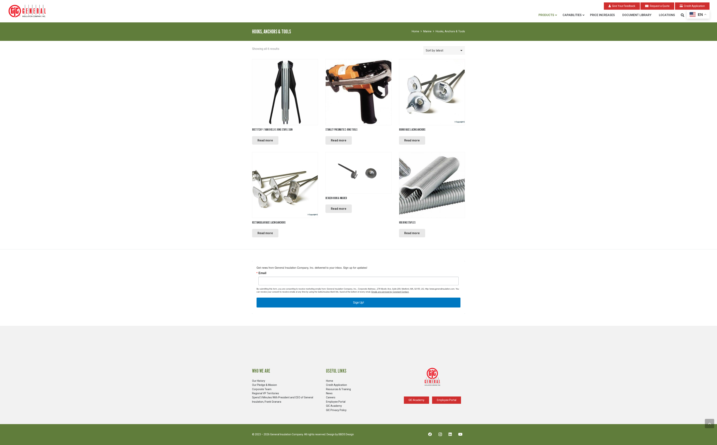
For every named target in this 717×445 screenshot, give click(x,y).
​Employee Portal (335, 401)
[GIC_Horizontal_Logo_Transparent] (27, 11)
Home (415, 31)
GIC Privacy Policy (336, 410)
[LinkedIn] (450, 434)
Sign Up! (358, 302)
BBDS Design (346, 434)
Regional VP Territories (265, 393)
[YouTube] (460, 434)
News (329, 393)
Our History (258, 380)
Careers (330, 397)
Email (262, 272)
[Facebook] (430, 434)
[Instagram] (440, 434)
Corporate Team (261, 389)
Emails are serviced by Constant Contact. (390, 291)
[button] (682, 15)
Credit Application (336, 384)
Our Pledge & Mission (264, 384)
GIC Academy (334, 405)
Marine (427, 31)
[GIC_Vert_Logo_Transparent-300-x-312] (432, 377)
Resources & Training (338, 389)
